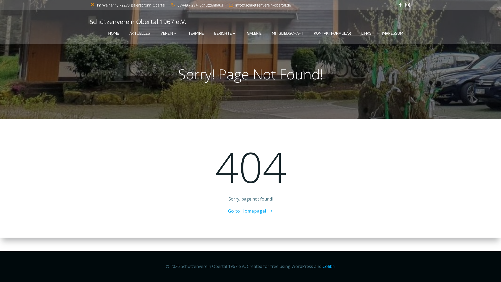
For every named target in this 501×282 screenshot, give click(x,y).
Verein (166, 33)
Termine (196, 33)
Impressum (392, 33)
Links (366, 33)
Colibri (329, 266)
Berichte (223, 33)
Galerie (254, 33)
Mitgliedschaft (287, 33)
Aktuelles (139, 33)
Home (113, 33)
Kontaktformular (332, 33)
